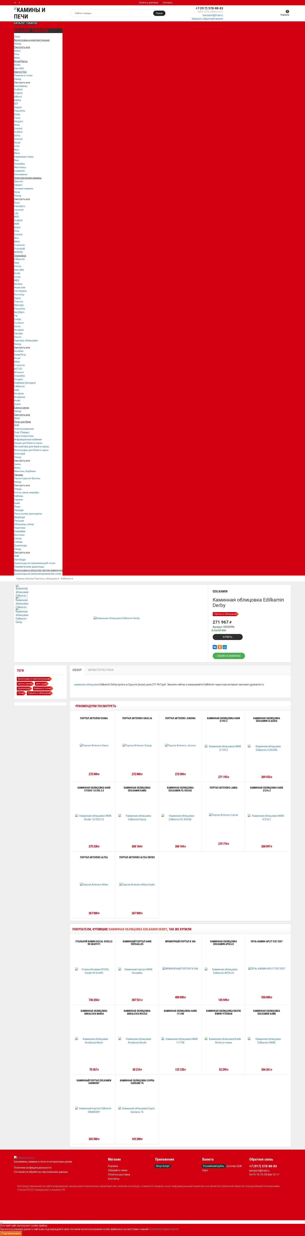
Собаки (18, 542)
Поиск (159, 13)
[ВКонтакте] (215, 647)
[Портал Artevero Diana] (94, 745)
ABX (16, 216)
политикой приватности (163, 1229)
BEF (16, 103)
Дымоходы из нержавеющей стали (34, 563)
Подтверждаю (11, 1233)
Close (17, 36)
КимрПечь (20, 354)
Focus (17, 117)
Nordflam (19, 312)
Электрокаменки (24, 428)
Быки (17, 503)
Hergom (18, 121)
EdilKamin (19, 386)
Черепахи (19, 527)
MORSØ (18, 252)
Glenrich (18, 181)
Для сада (19, 453)
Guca (17, 202)
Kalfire (17, 100)
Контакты (167, 2)
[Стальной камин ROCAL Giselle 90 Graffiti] (94, 971)
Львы (17, 506)
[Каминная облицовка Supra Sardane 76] (137, 1110)
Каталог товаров (25, 23)
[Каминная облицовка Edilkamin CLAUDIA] (266, 748)
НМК (16, 223)
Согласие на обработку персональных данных (41, 1171)
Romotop (19, 294)
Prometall (19, 248)
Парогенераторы (24, 435)
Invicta (17, 266)
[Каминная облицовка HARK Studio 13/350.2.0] (94, 817)
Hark (16, 262)
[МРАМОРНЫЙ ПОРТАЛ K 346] (180, 968)
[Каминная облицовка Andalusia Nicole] (137, 1040)
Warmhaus (20, 167)
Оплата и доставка (148, 2)
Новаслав (19, 287)
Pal (15, 315)
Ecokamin (19, 170)
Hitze (17, 125)
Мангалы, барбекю (25, 471)
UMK (16, 556)
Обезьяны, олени (24, 524)
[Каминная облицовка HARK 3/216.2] (266, 817)
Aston (17, 227)
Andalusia (19, 397)
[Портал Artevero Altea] (94, 884)
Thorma (18, 301)
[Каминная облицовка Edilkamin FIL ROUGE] (180, 817)
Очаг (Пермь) (21, 432)
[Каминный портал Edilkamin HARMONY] (94, 1110)
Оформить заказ (117, 1170)
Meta (17, 57)
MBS (16, 280)
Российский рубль (213, 1166)
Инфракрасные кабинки (28, 439)
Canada (18, 333)
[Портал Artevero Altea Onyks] (137, 884)
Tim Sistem (20, 291)
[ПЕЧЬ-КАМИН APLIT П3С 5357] (266, 968)
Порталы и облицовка (225, 614)
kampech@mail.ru (213, 15)
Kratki (17, 64)
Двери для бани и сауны (28, 443)
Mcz (16, 149)
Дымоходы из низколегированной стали (37, 573)
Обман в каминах (229, 655)
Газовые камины (23, 188)
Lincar (17, 276)
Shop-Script (162, 1166)
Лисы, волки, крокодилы (28, 513)
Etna (16, 54)
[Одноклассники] (220, 647)
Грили (17, 464)
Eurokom (19, 322)
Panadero (19, 206)
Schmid (18, 139)
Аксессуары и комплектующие (33, 679)
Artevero (19, 372)
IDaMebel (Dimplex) (25, 382)
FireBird (18, 89)
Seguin (18, 107)
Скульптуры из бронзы (27, 478)
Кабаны (18, 496)
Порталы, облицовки (26, 340)
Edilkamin (19, 259)
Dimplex (18, 379)
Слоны (18, 538)
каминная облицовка (86, 684)
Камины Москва (25, 578)
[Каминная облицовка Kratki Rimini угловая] (223, 1040)
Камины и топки (23, 75)
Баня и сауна (24, 683)
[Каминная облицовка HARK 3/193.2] (223, 748)
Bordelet (18, 351)
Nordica (18, 284)
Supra (17, 298)
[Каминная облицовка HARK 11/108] (180, 1040)
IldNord (18, 96)
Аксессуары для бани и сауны (31, 450)
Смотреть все (22, 82)
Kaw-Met (19, 68)
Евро (205, 1170)
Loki (16, 213)
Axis (16, 160)
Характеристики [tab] (101, 670)
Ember (17, 319)
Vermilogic (20, 559)
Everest (18, 128)
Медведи (19, 517)
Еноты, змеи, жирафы (26, 492)
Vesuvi (17, 337)
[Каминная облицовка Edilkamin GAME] (266, 1040)
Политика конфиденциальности (32, 1167)
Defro (17, 135)
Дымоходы (20, 545)
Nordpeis (19, 329)
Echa (16, 146)
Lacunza (18, 209)
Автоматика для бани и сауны (31, 446)
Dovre (17, 326)
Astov (17, 50)
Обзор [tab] (77, 670)
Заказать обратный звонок (207, 18)
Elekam (18, 185)
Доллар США (234, 1166)
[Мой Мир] (225, 647)
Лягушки (19, 520)
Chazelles (19, 163)
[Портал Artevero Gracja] (137, 745)
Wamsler (19, 305)
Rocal (17, 142)
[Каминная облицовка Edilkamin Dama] (137, 817)
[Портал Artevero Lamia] (223, 815)
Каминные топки (23, 156)
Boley (17, 114)
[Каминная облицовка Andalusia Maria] (94, 1040)
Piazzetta (19, 110)
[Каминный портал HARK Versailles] (137, 971)
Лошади (18, 510)
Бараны (18, 499)
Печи (17, 192)
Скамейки (19, 531)
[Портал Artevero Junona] (180, 745)
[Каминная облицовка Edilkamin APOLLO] (223, 971)
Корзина (113, 1166)
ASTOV (18, 368)
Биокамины (20, 86)
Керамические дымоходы (29, 566)
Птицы (18, 489)
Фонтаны (19, 534)
